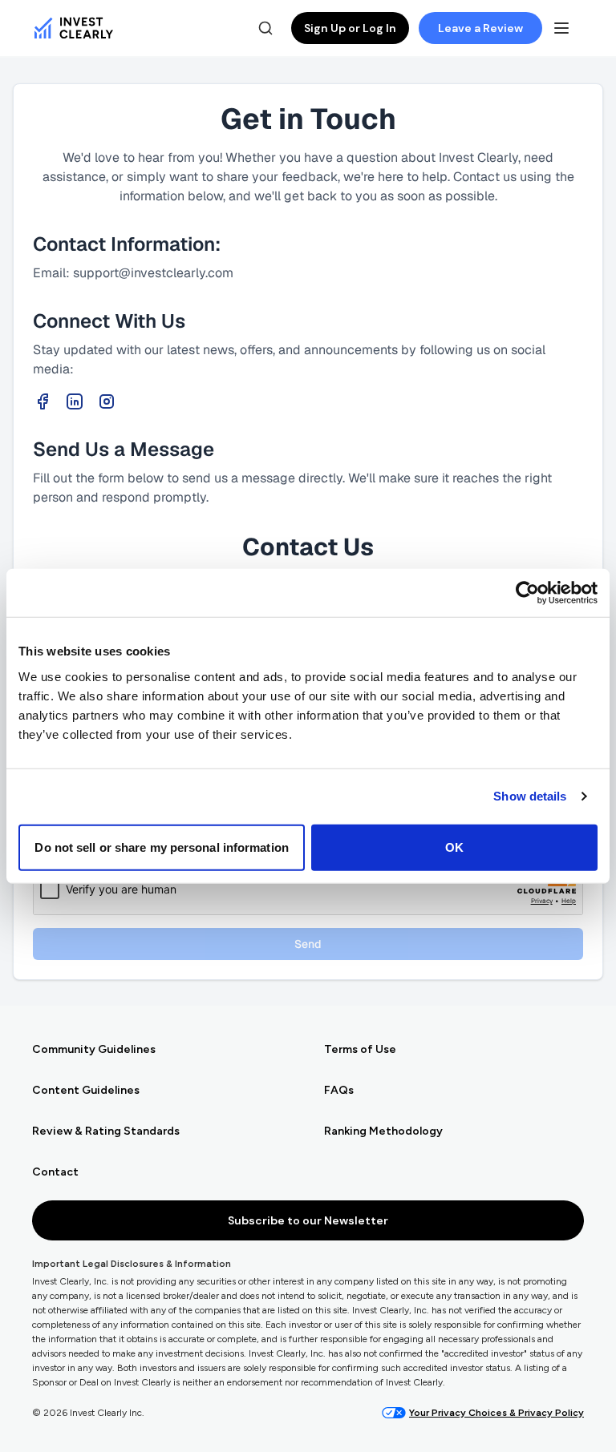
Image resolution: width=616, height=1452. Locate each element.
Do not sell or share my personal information (161, 846)
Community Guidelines (94, 1049)
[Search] (265, 28)
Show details (529, 796)
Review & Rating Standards (106, 1131)
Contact (55, 1172)
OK (454, 846)
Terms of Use (360, 1049)
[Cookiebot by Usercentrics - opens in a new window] (527, 593)
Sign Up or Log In (350, 28)
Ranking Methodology (383, 1131)
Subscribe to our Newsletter (308, 1220)
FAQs (339, 1090)
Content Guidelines (86, 1090)
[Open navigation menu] (561, 28)
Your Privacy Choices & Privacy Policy (496, 1412)
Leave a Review (480, 28)
